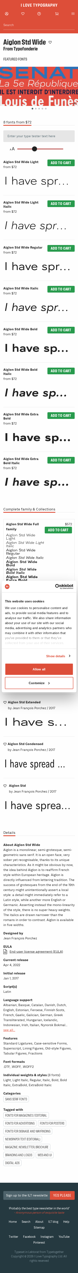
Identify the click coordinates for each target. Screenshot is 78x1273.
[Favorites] (23, 13)
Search (26, 1222)
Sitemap (39, 1227)
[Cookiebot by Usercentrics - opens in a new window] (55, 586)
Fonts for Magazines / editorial (26, 1115)
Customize (37, 683)
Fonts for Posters (52, 1123)
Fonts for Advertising (20, 1123)
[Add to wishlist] (50, 42)
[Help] (39, 13)
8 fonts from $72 (17, 122)
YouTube (64, 1237)
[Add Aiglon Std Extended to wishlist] (5, 702)
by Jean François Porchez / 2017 (31, 705)
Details (9, 832)
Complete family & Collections (29, 509)
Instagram (47, 1237)
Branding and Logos (18, 1155)
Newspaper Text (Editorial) (22, 1139)
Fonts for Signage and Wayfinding (27, 1131)
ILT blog (53, 1222)
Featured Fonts (15, 59)
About (39, 1222)
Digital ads (12, 1163)
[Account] (6, 13)
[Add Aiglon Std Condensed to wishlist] (5, 743)
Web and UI (45, 1155)
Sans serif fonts (16, 1099)
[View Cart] (56, 14)
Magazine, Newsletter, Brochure (26, 1147)
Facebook (29, 1237)
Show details (55, 656)
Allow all (39, 669)
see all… (9, 1030)
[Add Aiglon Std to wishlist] (5, 785)
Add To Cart (61, 163)
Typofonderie (26, 49)
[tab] (32, 108)
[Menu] (73, 14)
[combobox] (39, 25)
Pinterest (39, 1242)
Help (66, 1222)
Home (13, 1222)
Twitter (13, 1237)
